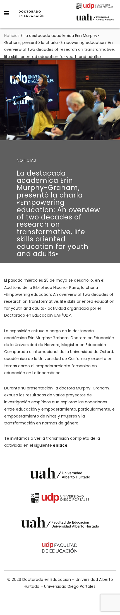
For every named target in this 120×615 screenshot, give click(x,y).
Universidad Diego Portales (94, 6)
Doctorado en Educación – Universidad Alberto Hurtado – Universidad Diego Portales (31, 17)
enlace (60, 445)
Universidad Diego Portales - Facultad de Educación (60, 548)
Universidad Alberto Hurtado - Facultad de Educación (60, 523)
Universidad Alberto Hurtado (94, 18)
